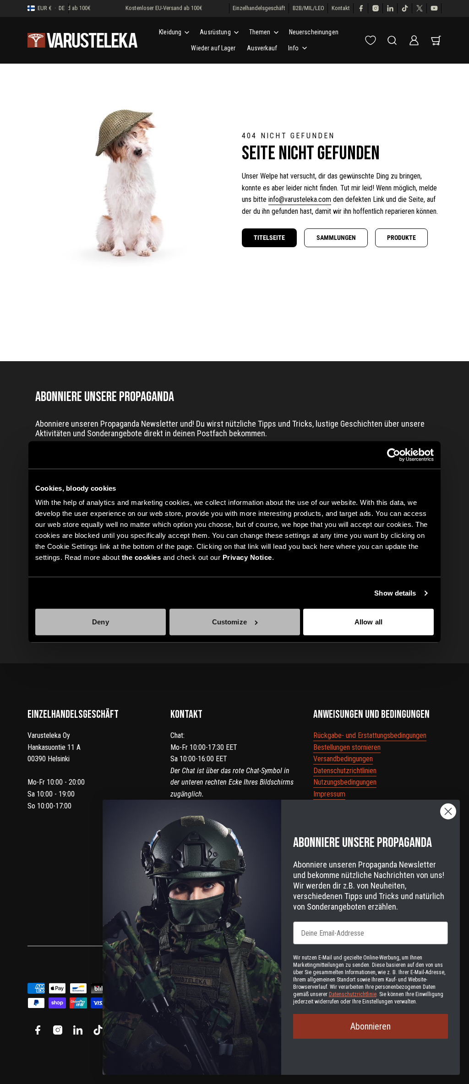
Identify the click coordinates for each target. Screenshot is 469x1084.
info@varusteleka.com (299, 199)
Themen (260, 32)
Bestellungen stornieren (347, 747)
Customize (229, 622)
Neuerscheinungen (313, 32)
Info (293, 48)
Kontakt (341, 8)
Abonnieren (370, 1026)
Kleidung (170, 32)
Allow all (368, 622)
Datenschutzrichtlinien (344, 770)
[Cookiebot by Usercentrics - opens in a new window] (394, 455)
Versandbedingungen (343, 758)
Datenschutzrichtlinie (352, 994)
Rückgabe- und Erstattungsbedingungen (369, 735)
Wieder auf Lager (213, 48)
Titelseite (269, 237)
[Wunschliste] (370, 40)
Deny (100, 622)
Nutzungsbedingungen (344, 782)
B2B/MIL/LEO (308, 8)
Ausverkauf (262, 48)
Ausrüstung (215, 32)
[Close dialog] (448, 811)
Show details (395, 593)
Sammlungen (336, 237)
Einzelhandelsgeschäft (259, 8)
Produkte (401, 237)
